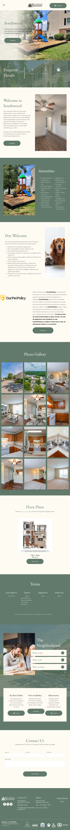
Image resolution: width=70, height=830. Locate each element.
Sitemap (4, 822)
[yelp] (7, 804)
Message (8, 759)
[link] (35, 561)
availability (25, 511)
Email (28, 752)
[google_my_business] (11, 804)
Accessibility (12, 822)
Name (7, 752)
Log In (62, 801)
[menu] (4, 5)
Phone (49, 752)
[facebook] (4, 804)
